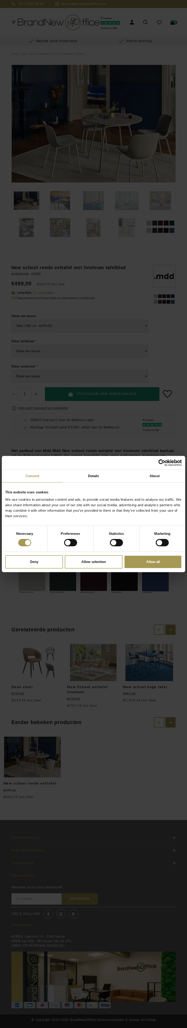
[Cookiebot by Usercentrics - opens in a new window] (162, 462)
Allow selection (93, 562)
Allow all (153, 562)
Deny (34, 562)
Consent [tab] (32, 476)
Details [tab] (93, 476)
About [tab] (155, 476)
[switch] (70, 542)
